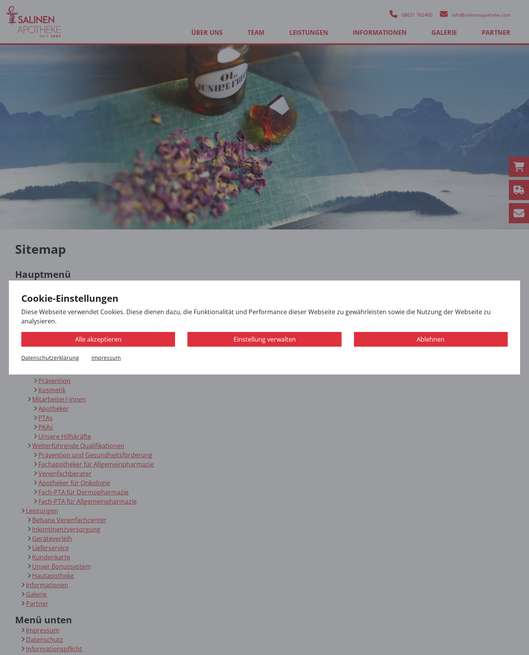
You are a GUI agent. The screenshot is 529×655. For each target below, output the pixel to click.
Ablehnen (431, 339)
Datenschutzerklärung (50, 357)
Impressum (106, 357)
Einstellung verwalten (265, 339)
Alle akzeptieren (98, 339)
